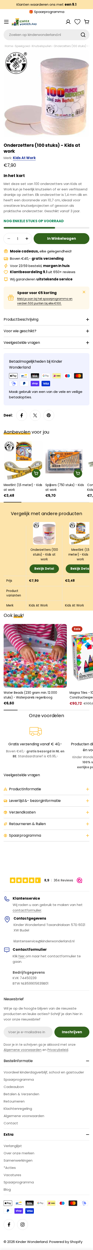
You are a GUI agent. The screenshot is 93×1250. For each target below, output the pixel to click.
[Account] (68, 22)
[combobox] (46, 34)
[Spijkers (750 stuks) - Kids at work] (64, 460)
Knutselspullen (42, 46)
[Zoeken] (83, 34)
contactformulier (27, 910)
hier (22, 956)
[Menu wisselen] (6, 22)
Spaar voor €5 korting (37, 292)
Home (9, 46)
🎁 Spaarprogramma (46, 11)
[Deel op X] (35, 415)
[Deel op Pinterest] (48, 415)
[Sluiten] (84, 292)
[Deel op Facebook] (21, 415)
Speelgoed (22, 46)
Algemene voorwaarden (23, 1050)
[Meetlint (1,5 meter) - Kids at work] (23, 460)
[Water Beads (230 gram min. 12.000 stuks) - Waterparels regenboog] (35, 656)
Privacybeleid (57, 1050)
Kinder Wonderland (32, 1241)
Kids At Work (24, 157)
